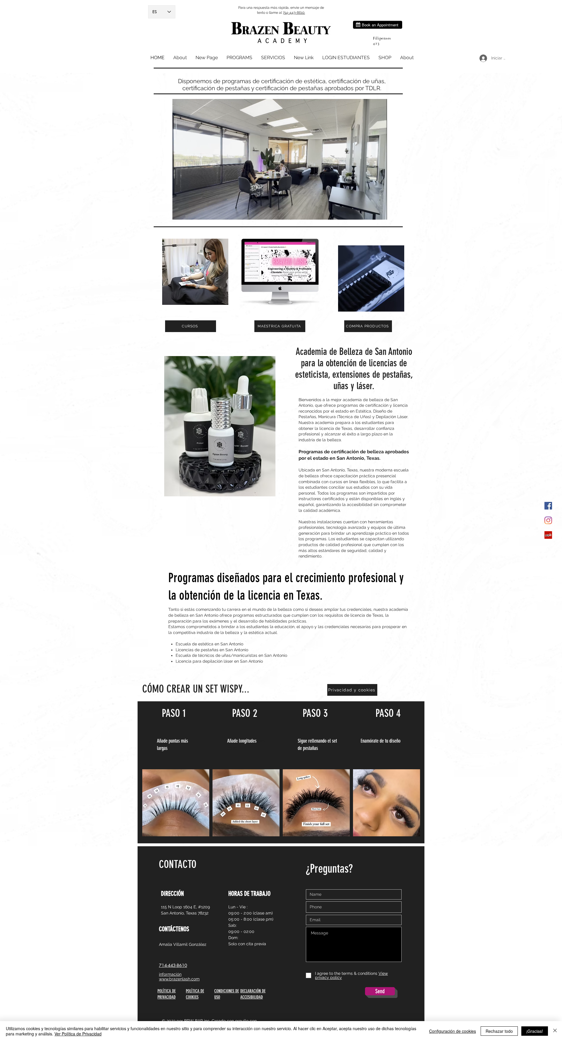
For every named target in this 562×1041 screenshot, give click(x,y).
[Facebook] (548, 506)
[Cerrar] (554, 1031)
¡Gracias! (534, 1031)
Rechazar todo (499, 1031)
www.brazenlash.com (179, 979)
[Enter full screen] (379, 212)
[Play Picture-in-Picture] (369, 212)
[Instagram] (548, 520)
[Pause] (180, 212)
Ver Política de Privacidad (78, 1034)
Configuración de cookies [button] (452, 1031)
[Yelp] (548, 535)
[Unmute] (190, 212)
